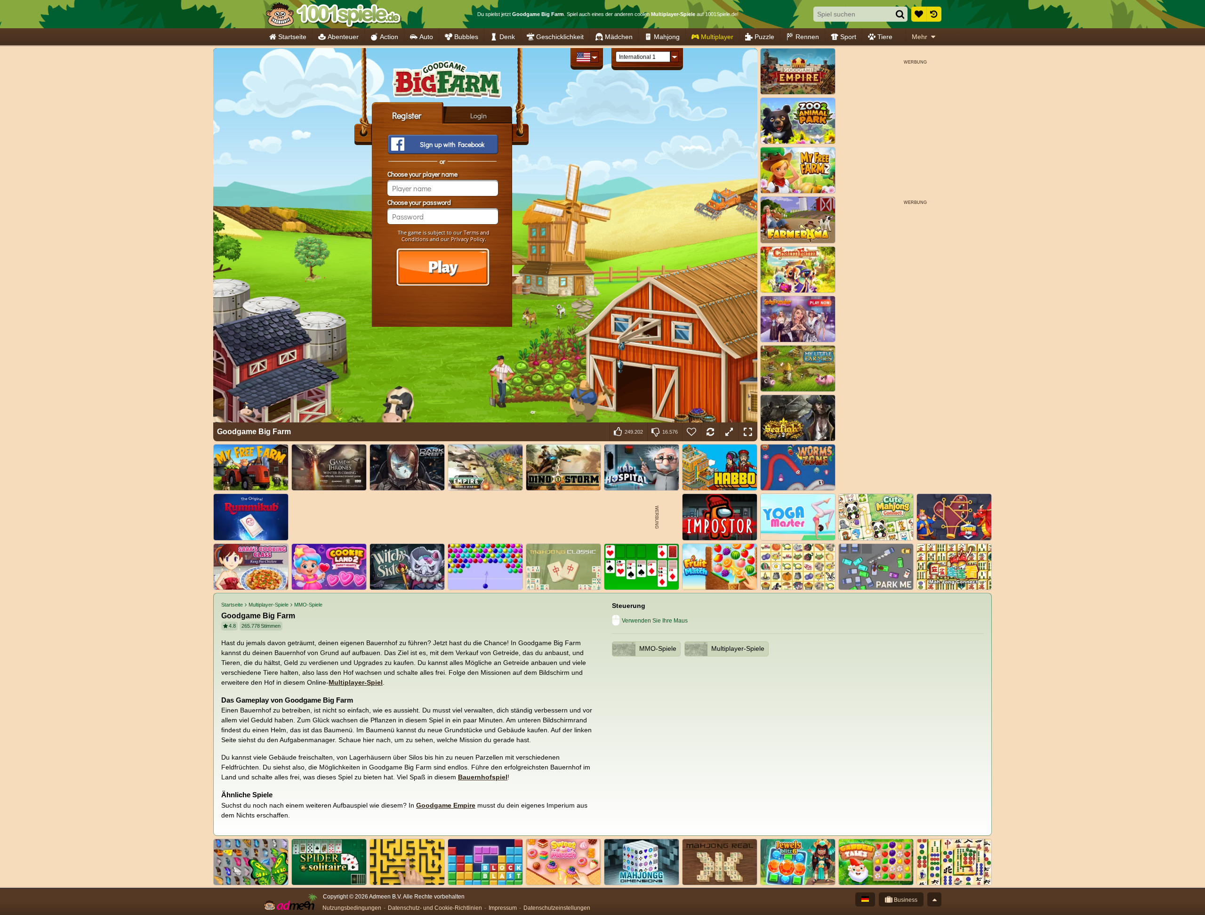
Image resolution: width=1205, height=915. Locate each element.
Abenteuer (343, 36)
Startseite (292, 36)
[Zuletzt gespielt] (933, 14)
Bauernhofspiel (482, 777)
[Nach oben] (934, 899)
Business (904, 900)
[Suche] (900, 14)
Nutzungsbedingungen (351, 908)
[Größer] (729, 431)
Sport (848, 36)
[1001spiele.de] (333, 14)
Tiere (884, 36)
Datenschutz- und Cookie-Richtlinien (435, 908)
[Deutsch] (865, 899)
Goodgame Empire (445, 805)
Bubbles (466, 36)
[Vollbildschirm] (748, 431)
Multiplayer (717, 36)
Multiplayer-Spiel (356, 682)
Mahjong (667, 36)
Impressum (503, 908)
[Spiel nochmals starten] (710, 431)
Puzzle (764, 36)
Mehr (919, 36)
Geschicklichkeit (560, 36)
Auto (426, 36)
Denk (507, 36)
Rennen (807, 36)
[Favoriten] (918, 14)
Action (389, 36)
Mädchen (619, 36)
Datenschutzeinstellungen (556, 908)
